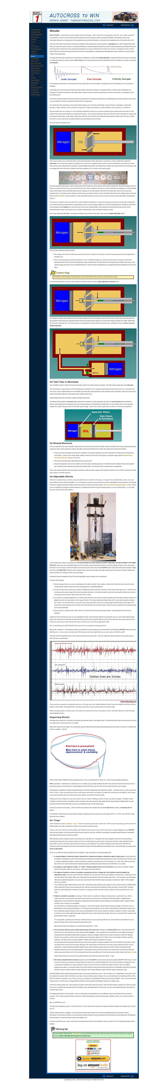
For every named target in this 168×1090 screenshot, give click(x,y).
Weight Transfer (35, 68)
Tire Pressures (35, 46)
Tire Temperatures (36, 49)
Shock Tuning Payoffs (37, 65)
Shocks (33, 56)
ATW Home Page (35, 32)
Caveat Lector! (35, 37)
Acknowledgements (36, 34)
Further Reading (35, 94)
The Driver (34, 39)
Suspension (109, 24)
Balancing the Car (36, 70)
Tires (32, 44)
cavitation (62, 196)
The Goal (33, 41)
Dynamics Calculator (37, 87)
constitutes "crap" (71, 823)
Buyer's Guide (132, 952)
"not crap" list (76, 1033)
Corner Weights (35, 80)
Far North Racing (35, 29)
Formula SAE (34, 90)
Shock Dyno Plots (36, 63)
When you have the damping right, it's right (117, 485)
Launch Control (35, 73)
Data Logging (34, 82)
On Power (33, 85)
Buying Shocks (125, 24)
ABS (32, 75)
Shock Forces (35, 61)
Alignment (33, 51)
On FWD (33, 77)
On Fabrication (35, 92)
